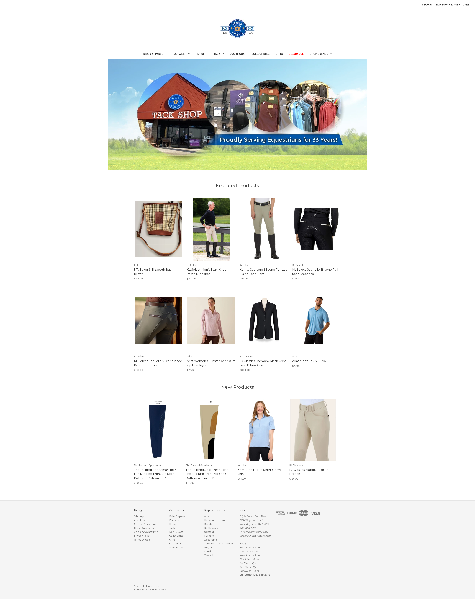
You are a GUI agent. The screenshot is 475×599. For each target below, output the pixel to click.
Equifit (208, 551)
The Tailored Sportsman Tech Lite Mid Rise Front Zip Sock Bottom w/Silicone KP (155, 474)
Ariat (207, 516)
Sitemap (139, 516)
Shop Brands (319, 54)
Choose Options (211, 232)
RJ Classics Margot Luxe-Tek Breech (309, 472)
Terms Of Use (142, 539)
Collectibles (261, 54)
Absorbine (210, 539)
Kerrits (208, 524)
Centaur (209, 531)
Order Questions (144, 528)
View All (208, 555)
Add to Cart (158, 232)
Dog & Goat (238, 54)
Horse (200, 54)
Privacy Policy (142, 535)
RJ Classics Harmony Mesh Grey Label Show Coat (263, 363)
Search (427, 4)
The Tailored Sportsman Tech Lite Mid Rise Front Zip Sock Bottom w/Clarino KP (207, 474)
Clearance (296, 54)
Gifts (279, 54)
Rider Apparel (153, 54)
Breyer (208, 547)
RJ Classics (211, 528)
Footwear (179, 54)
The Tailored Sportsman (218, 543)
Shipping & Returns (146, 531)
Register (454, 4)
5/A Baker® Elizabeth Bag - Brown (154, 272)
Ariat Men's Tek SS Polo (309, 361)
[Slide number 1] (237, 114)
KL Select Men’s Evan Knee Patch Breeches (206, 272)
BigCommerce (153, 586)
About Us (139, 520)
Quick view (158, 225)
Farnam (209, 535)
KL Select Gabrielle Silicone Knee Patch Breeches (158, 363)
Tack (217, 54)
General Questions (145, 524)
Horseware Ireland (215, 520)
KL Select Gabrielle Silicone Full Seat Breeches (315, 272)
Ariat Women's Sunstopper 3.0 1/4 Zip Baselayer (211, 363)
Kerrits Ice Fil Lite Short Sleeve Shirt (260, 472)
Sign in (440, 4)
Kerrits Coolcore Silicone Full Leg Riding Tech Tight (264, 272)
